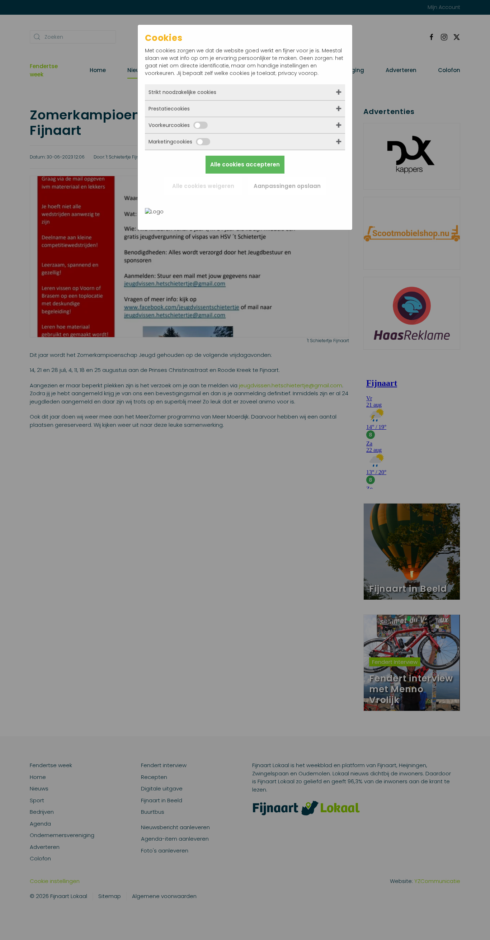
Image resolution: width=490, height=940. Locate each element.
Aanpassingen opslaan (287, 186)
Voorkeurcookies (169, 125)
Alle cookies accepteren (245, 164)
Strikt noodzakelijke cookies (182, 92)
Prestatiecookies (169, 108)
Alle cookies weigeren (203, 186)
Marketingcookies (170, 141)
